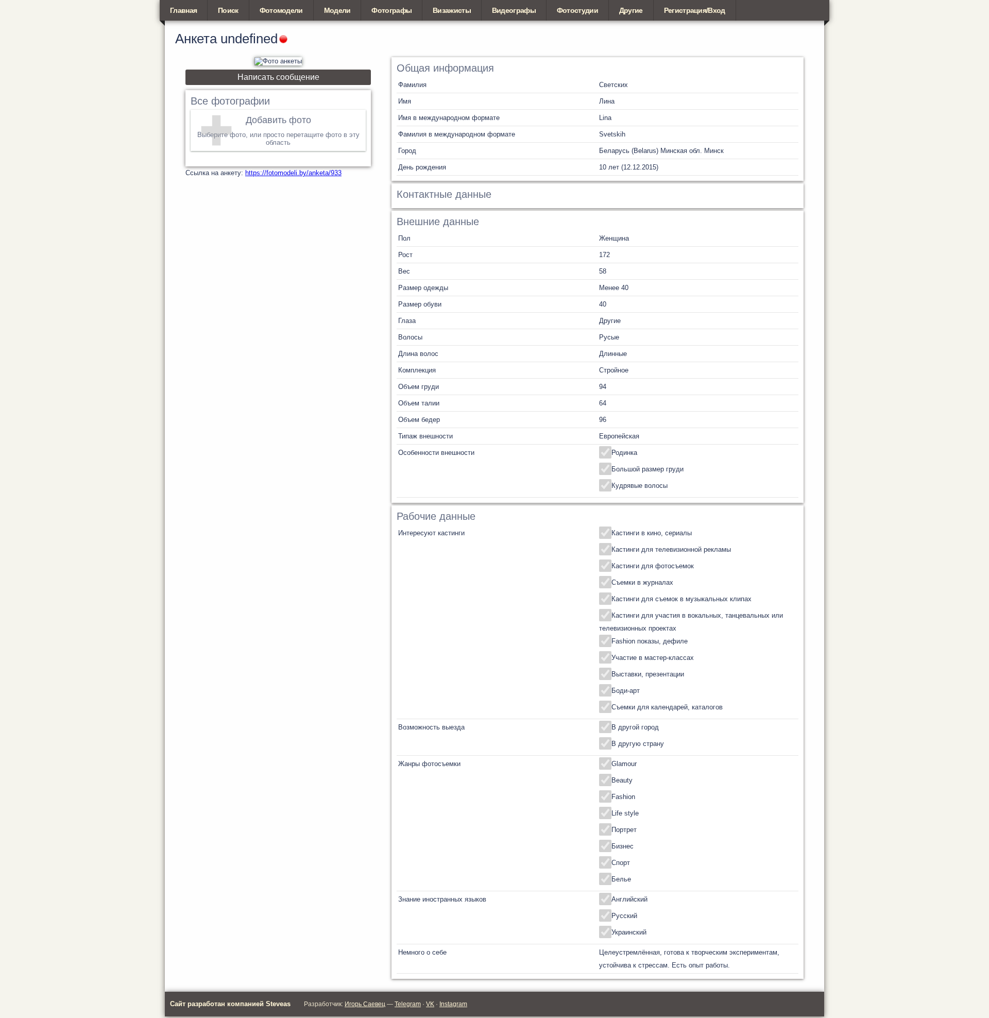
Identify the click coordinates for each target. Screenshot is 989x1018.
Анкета (196, 38)
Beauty (622, 780)
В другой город (635, 727)
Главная (183, 10)
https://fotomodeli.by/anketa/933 (293, 173)
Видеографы (514, 10)
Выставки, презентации (647, 674)
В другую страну (637, 744)
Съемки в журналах (642, 582)
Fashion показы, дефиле (649, 641)
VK (430, 1004)
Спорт (620, 863)
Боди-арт (625, 690)
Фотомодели (281, 10)
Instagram (453, 1004)
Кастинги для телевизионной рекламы (671, 549)
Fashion (623, 797)
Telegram (408, 1004)
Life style (625, 813)
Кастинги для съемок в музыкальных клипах (681, 599)
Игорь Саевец (365, 1004)
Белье (621, 879)
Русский (624, 916)
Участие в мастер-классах (652, 657)
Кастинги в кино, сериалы (651, 533)
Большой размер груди (647, 469)
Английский (629, 899)
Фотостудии (577, 10)
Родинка (624, 452)
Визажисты (452, 10)
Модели (337, 10)
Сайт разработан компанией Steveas (230, 1004)
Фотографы (391, 10)
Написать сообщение (278, 77)
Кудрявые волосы (639, 485)
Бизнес (622, 846)
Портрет (624, 830)
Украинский (628, 932)
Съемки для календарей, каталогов (667, 707)
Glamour (624, 764)
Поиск (228, 10)
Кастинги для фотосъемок (652, 566)
